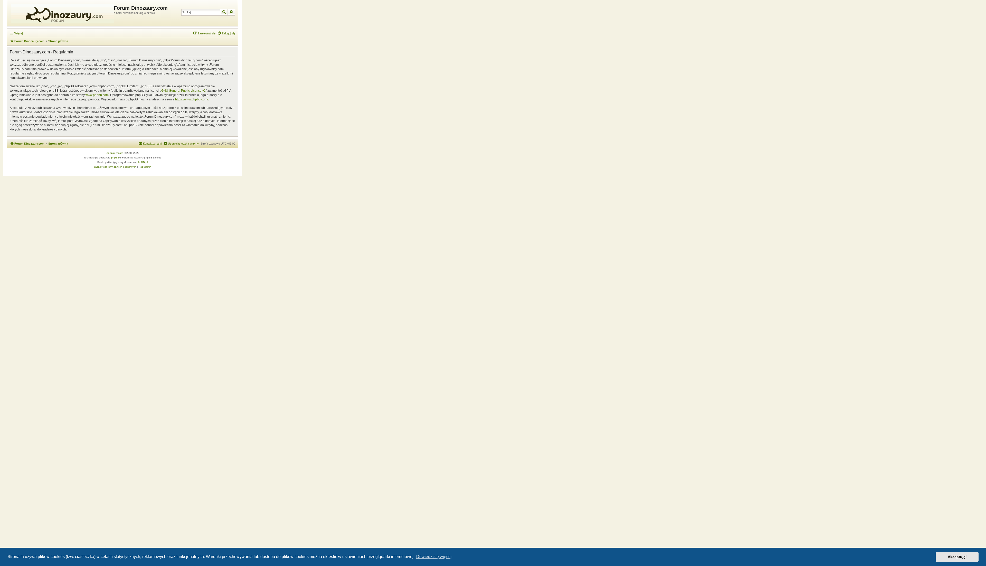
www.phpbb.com (97, 95)
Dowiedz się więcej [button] (434, 556)
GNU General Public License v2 (183, 90)
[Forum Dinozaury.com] (61, 13)
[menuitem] (226, 33)
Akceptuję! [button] (957, 557)
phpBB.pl (142, 162)
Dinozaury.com (114, 153)
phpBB (115, 157)
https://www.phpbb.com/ (191, 99)
